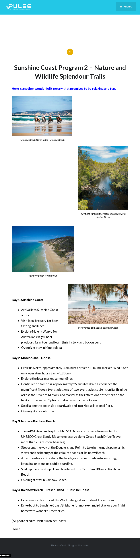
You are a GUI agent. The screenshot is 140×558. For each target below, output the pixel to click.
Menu (128, 6)
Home (16, 529)
